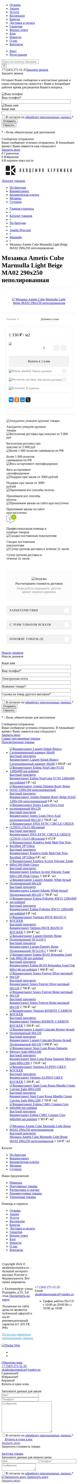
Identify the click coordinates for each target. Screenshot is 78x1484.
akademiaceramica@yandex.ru (54, 1294)
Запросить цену (37, 1477)
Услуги (14, 12)
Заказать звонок (37, 69)
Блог (13, 33)
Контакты (16, 44)
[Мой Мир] (22, 399)
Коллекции (17, 15)
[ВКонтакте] (11, 399)
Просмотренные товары (18, 742)
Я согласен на (39, 117)
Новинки (16, 1182)
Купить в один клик (18, 1439)
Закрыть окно (11, 149)
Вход (13, 51)
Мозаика (15, 1165)
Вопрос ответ (19, 30)
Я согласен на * (39, 1435)
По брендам (18, 1154)
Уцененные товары (23, 1197)
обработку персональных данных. (48, 117)
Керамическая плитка (24, 1162)
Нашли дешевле (42, 371)
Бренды (15, 19)
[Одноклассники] (16, 399)
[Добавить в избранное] (68, 294)
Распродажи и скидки (24, 1189)
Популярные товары (23, 1186)
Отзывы (15, 5)
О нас (13, 40)
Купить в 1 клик (39, 361)
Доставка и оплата (22, 22)
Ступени (16, 1169)
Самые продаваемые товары (21, 738)
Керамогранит (19, 1158)
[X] (28, 399)
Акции (14, 8)
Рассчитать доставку (50, 379)
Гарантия (16, 26)
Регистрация (18, 54)
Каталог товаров (13, 180)
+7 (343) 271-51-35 (14, 69)
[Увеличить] (39, 301)
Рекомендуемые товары (26, 1193)
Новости (15, 37)
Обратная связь (12, 1362)
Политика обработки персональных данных (17, 1336)
